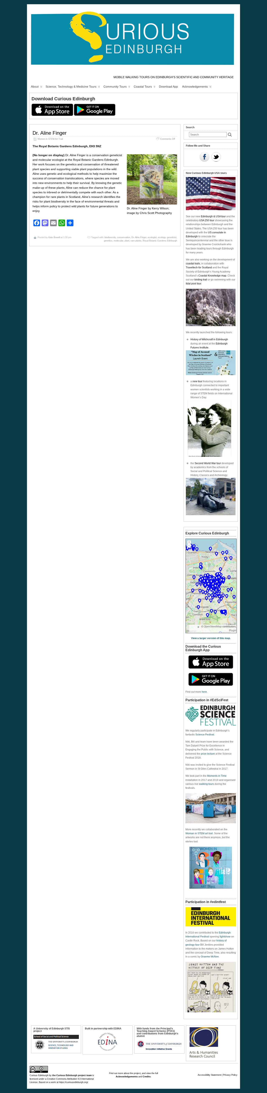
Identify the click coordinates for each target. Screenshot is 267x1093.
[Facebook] (204, 157)
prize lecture (208, 753)
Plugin (232, 630)
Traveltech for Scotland (199, 267)
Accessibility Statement (209, 1075)
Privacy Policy (230, 1075)
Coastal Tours (143, 86)
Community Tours (115, 86)
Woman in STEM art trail (199, 833)
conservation (123, 237)
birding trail (200, 279)
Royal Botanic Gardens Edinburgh (160, 240)
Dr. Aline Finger (50, 133)
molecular (118, 240)
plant (127, 240)
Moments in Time (217, 775)
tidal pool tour (193, 283)
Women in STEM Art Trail (50, 139)
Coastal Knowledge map (212, 275)
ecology (162, 237)
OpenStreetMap (213, 626)
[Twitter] (216, 157)
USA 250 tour (206, 220)
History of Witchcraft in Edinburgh (209, 339)
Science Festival (204, 734)
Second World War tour (208, 463)
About (35, 86)
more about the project (129, 1073)
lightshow (225, 936)
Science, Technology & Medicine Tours (71, 86)
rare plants (136, 240)
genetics (108, 240)
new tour (198, 381)
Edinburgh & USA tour (213, 216)
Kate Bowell (54, 237)
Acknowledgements (195, 86)
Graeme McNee (210, 956)
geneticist (171, 237)
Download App (168, 86)
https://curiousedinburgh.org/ (73, 1082)
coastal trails (193, 263)
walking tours (206, 784)
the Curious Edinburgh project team (72, 1075)
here (204, 691)
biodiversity (110, 237)
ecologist (152, 237)
